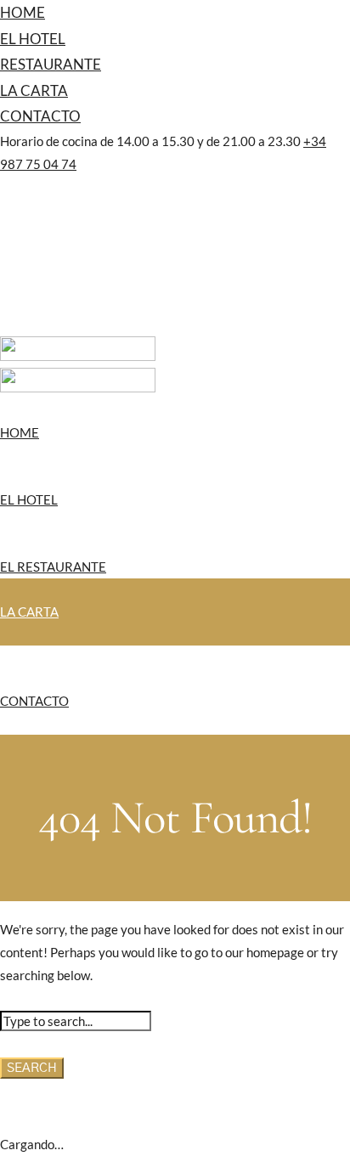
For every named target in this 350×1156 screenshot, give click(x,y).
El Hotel (32, 39)
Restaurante (50, 64)
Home (22, 12)
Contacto (40, 116)
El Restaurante (53, 566)
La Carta (34, 90)
